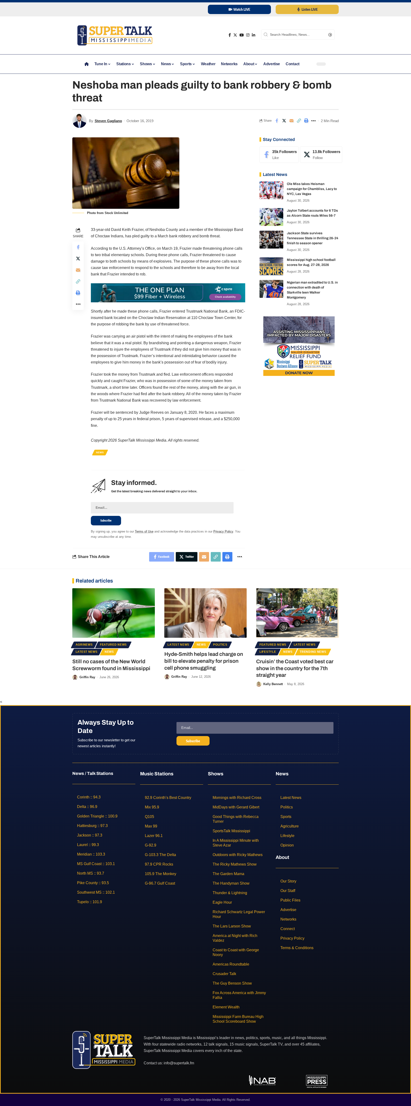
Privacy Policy (223, 531)
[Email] (291, 121)
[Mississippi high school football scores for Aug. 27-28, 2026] (271, 266)
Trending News (313, 651)
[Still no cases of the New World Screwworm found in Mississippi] (113, 613)
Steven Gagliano (108, 121)
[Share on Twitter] (284, 121)
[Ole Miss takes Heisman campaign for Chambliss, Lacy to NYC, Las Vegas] (271, 190)
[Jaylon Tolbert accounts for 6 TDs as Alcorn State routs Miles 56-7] (271, 217)
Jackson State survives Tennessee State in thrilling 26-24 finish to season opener (312, 238)
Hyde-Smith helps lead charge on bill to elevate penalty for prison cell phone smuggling (203, 661)
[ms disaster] (299, 346)
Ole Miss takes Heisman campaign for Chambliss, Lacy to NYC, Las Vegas (312, 189)
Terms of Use (144, 531)
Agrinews (84, 644)
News (100, 452)
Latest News (87, 651)
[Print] (306, 121)
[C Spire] (168, 292)
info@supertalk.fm (179, 1063)
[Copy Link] (298, 121)
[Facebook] (229, 35)
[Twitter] (235, 35)
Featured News (113, 644)
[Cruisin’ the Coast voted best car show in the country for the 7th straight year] (297, 613)
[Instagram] (248, 35)
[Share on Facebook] (276, 121)
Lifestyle (267, 651)
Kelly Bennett (273, 684)
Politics (220, 644)
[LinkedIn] (253, 35)
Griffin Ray (87, 677)
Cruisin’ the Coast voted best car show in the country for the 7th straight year (294, 668)
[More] (313, 121)
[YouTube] (241, 35)
